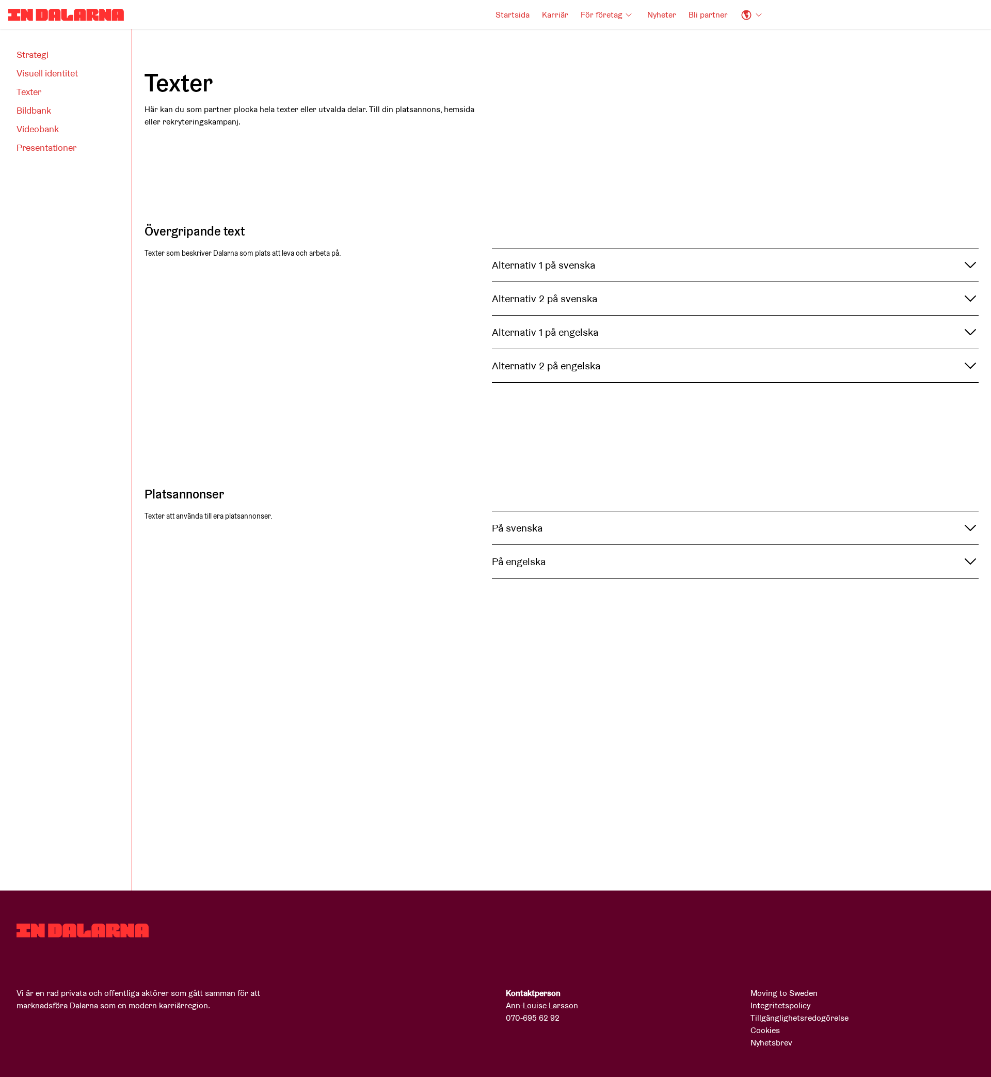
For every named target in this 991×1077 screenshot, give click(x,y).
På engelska (519, 561)
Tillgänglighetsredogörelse (799, 1017)
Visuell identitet (47, 73)
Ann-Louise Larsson (542, 1005)
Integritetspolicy (780, 1005)
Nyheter (661, 14)
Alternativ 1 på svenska (543, 265)
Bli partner (708, 14)
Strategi (33, 54)
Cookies (765, 1030)
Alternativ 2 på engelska (546, 365)
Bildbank (34, 110)
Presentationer (46, 147)
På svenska (517, 528)
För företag (601, 14)
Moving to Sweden (784, 993)
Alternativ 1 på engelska (545, 332)
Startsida (513, 14)
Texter (29, 92)
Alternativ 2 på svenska (544, 298)
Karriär (555, 14)
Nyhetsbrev (771, 1042)
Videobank (38, 129)
